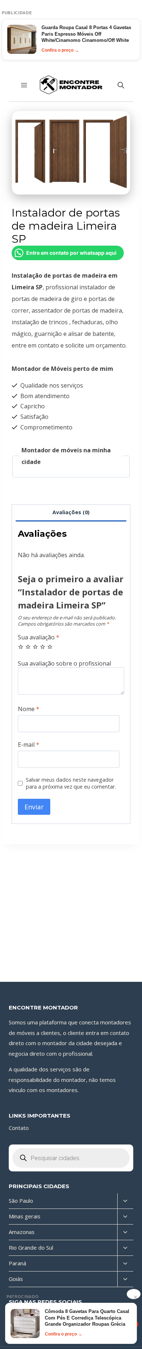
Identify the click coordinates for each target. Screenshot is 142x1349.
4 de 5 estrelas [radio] (43, 647)
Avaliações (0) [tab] (71, 512)
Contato (19, 1127)
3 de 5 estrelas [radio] (35, 647)
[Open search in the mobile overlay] (121, 85)
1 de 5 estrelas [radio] (21, 647)
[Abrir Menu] (24, 85)
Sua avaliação (38, 637)
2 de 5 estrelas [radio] (28, 647)
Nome (28, 709)
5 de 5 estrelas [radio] (50, 647)
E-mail (28, 745)
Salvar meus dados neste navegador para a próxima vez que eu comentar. (71, 783)
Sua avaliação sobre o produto (71, 663)
